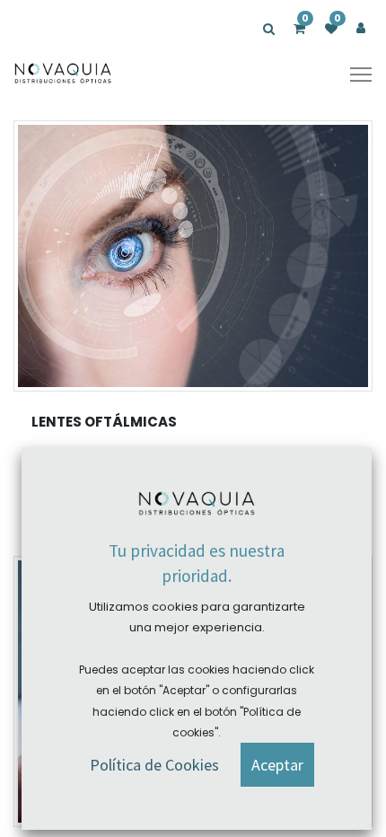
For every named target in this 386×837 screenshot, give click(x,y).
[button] (277, 765)
